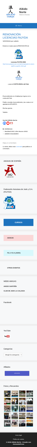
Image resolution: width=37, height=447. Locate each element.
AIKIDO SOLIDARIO (11, 134)
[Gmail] (11, 123)
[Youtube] (8, 123)
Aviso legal (18, 435)
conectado (19, 146)
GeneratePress (18, 444)
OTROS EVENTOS (13, 268)
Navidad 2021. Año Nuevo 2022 (16, 131)
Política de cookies (18, 439)
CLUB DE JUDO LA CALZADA (14, 291)
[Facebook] (4, 123)
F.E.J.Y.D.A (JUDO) (13, 253)
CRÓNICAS (8, 129)
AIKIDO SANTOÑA (10, 286)
